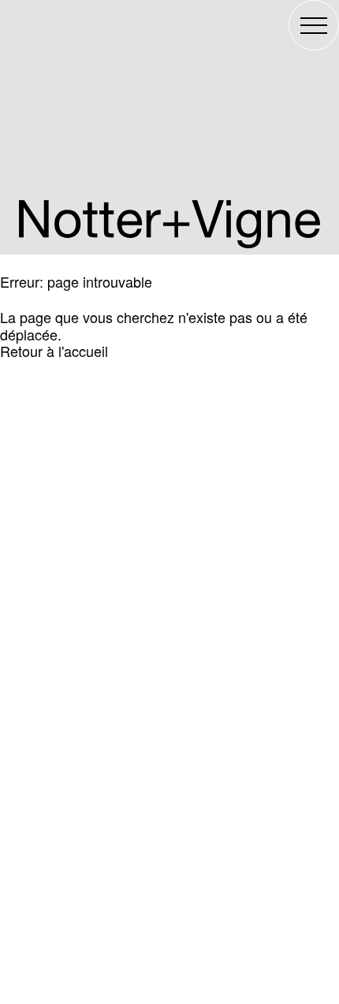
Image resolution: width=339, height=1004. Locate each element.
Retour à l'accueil (54, 350)
